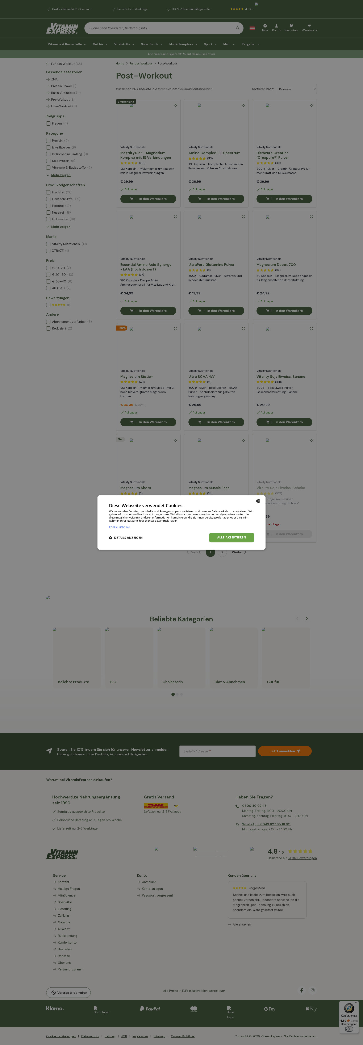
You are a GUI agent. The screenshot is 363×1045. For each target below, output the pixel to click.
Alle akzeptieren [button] (231, 538)
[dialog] (181, 522)
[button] (126, 537)
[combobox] (258, 501)
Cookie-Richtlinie (119, 527)
